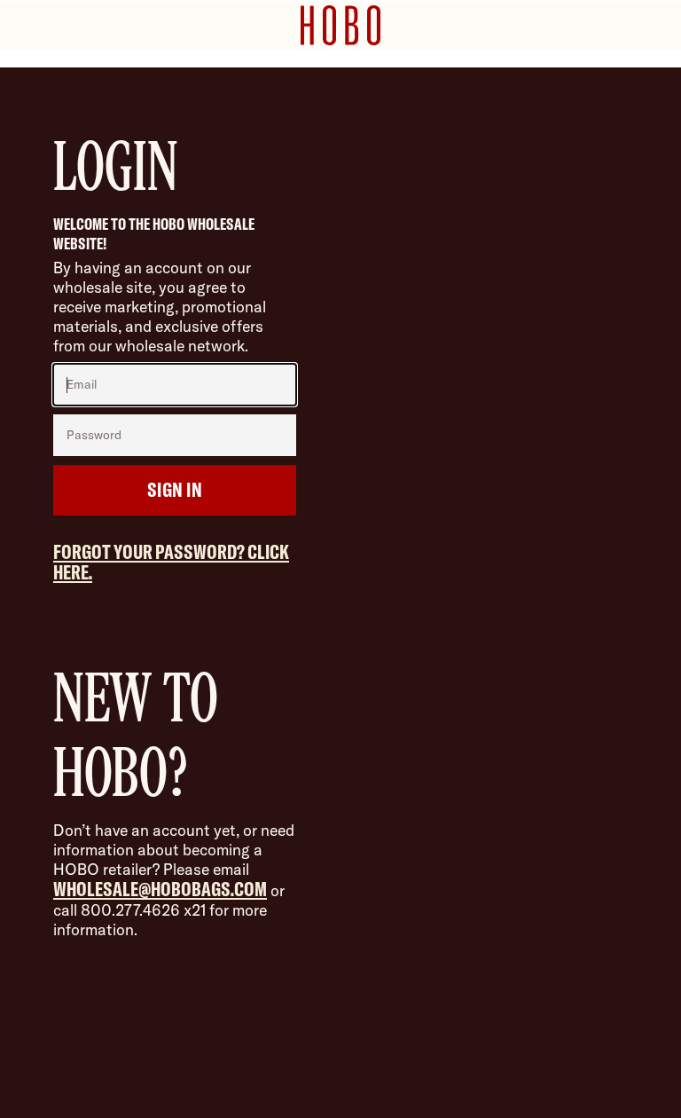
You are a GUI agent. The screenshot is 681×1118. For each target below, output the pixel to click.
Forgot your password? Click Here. (171, 562)
